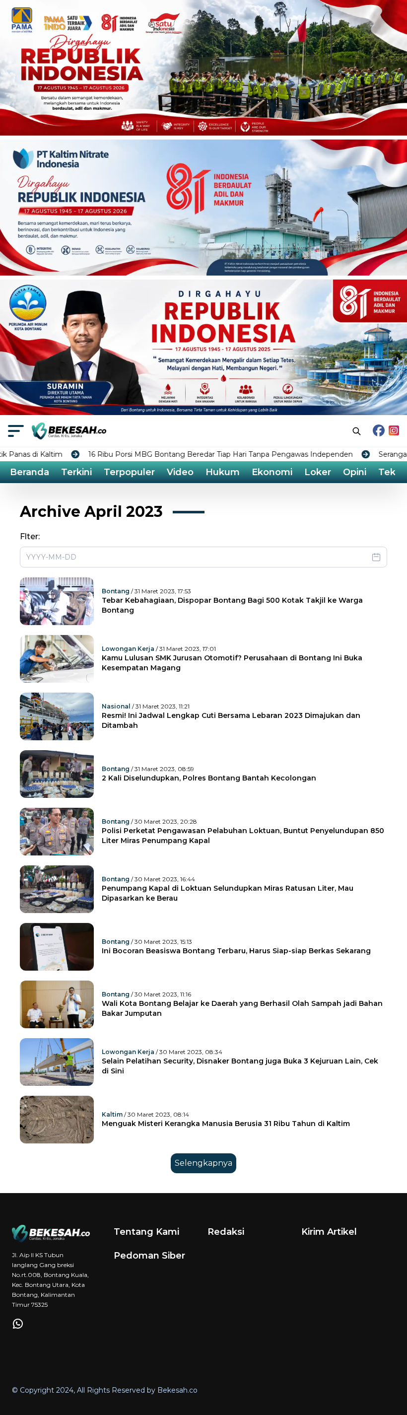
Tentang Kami (146, 1231)
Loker (317, 472)
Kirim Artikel (329, 1231)
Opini (354, 472)
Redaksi (225, 1231)
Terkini (76, 472)
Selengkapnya (203, 1163)
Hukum (222, 472)
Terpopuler (129, 472)
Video (180, 472)
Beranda (29, 472)
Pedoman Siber (149, 1255)
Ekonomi (272, 472)
